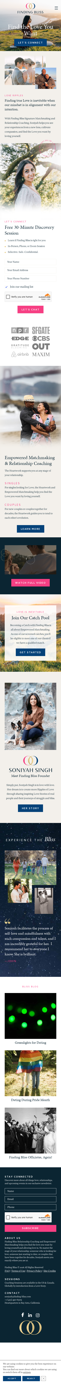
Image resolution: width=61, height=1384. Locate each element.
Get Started (30, 653)
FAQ (7, 1314)
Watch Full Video (30, 583)
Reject (31, 1378)
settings (27, 1372)
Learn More (30, 529)
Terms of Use (18, 1314)
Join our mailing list (21, 287)
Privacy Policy (34, 1314)
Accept (12, 1378)
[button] (56, 8)
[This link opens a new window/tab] (22, 1357)
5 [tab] (39, 1010)
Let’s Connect (30, 43)
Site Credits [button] (49, 1314)
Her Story (30, 809)
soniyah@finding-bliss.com (18, 1339)
